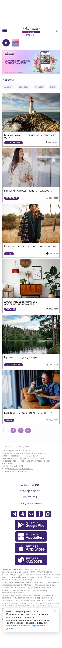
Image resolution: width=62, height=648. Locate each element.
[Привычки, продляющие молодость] (31, 185)
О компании (30, 484)
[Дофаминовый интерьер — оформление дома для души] (31, 296)
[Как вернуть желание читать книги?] (31, 407)
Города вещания (31, 503)
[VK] (31, 514)
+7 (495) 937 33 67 (29, 456)
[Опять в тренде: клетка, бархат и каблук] (31, 240)
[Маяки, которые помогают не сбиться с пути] (31, 129)
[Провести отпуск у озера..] (31, 351)
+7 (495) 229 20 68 (35, 458)
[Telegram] (14, 514)
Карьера (39, 87)
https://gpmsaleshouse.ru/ (14, 471)
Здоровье (23, 87)
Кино (52, 87)
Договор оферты (29, 491)
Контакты (30, 497)
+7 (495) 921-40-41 (14, 466)
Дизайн (8, 87)
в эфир (50, 43)
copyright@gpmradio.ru (13, 593)
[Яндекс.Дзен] (39, 514)
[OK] (22, 514)
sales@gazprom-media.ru (20, 468)
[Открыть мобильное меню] (4, 30)
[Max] (48, 514)
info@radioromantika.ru (33, 453)
